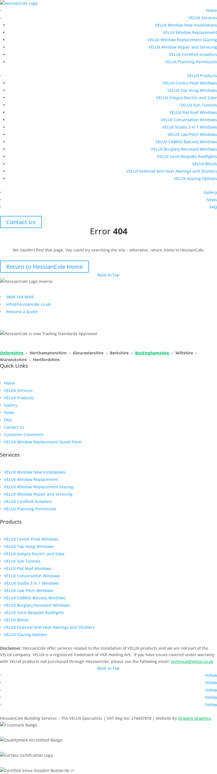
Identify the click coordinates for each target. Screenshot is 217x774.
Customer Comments (24, 434)
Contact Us (21, 222)
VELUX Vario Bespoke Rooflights (187, 156)
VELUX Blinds (204, 163)
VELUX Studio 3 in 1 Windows (189, 127)
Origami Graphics (194, 718)
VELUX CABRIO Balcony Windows (186, 141)
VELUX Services (202, 17)
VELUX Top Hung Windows (192, 90)
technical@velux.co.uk (192, 661)
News (212, 199)
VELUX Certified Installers (193, 54)
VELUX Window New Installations (186, 25)
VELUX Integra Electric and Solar (186, 97)
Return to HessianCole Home (44, 266)
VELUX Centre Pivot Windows (189, 83)
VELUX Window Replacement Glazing (182, 39)
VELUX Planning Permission (191, 61)
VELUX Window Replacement (190, 32)
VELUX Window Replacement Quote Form (43, 442)
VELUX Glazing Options (195, 178)
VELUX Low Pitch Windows (192, 134)
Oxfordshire (12, 352)
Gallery (210, 192)
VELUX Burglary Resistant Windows (184, 149)
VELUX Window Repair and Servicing (182, 47)
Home (211, 10)
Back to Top (108, 274)
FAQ (213, 207)
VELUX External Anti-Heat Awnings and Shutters (171, 171)
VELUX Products (202, 75)
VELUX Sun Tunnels (198, 105)
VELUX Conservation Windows (189, 119)
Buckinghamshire (152, 352)
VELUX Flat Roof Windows (193, 112)
